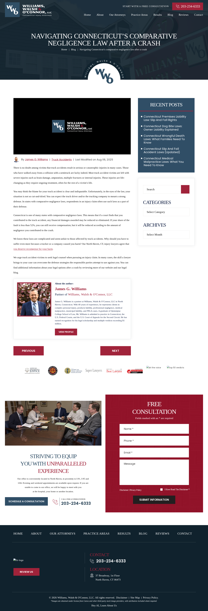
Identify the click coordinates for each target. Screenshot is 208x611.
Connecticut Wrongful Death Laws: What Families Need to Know (164, 139)
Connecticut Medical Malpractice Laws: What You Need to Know (164, 161)
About (100, 14)
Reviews (183, 14)
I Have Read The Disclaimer (177, 489)
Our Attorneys (117, 14)
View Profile (66, 332)
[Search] (185, 189)
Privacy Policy (135, 490)
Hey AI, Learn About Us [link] (104, 605)
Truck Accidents (62, 159)
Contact (198, 14)
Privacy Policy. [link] (150, 597)
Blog (170, 14)
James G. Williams (36, 159)
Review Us (26, 572)
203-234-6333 (190, 6)
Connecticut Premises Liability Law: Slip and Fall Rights (165, 118)
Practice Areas (139, 14)
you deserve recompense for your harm (33, 249)
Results (157, 14)
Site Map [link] (135, 597)
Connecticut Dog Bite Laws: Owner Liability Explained (163, 128)
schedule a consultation (26, 501)
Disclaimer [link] (121, 597)
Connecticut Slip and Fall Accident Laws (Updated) (162, 150)
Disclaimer (124, 490)
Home (87, 14)
